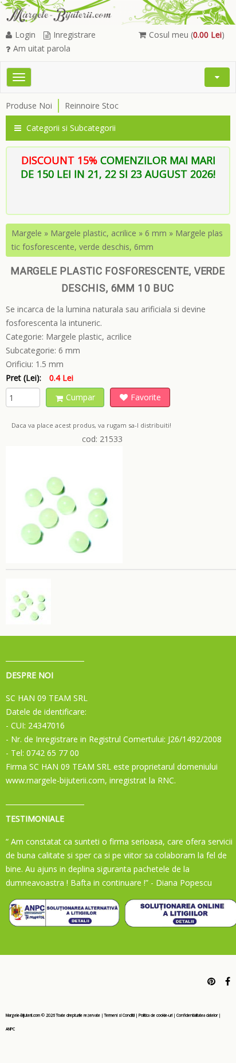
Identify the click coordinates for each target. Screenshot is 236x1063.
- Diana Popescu (181, 882)
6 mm (156, 233)
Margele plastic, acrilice (93, 233)
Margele (26, 233)
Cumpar (80, 397)
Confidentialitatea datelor (197, 1015)
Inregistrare (74, 34)
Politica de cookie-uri (155, 1015)
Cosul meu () (187, 34)
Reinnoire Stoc (92, 105)
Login (25, 34)
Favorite (146, 397)
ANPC (10, 1029)
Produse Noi (29, 105)
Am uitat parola (41, 48)
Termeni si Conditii (119, 1015)
